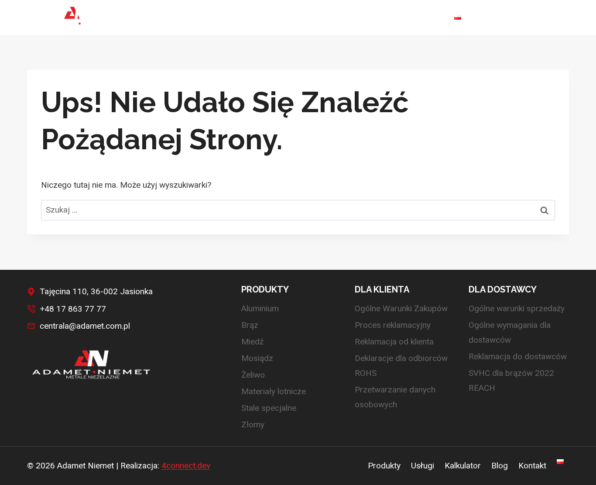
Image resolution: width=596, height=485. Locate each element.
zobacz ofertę (530, 17)
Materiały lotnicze (273, 391)
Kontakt (424, 17)
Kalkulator (342, 17)
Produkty (384, 466)
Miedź (252, 342)
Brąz (249, 325)
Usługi (295, 17)
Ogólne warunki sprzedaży (517, 308)
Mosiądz (257, 358)
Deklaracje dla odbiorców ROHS (401, 365)
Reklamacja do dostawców (518, 356)
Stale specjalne (268, 408)
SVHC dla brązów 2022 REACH (511, 380)
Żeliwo (253, 375)
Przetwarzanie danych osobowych (395, 397)
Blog (385, 17)
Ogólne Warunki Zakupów (401, 308)
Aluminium (260, 308)
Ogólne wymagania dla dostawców (510, 332)
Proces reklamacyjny (393, 325)
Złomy (252, 425)
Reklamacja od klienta (394, 342)
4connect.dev (185, 466)
